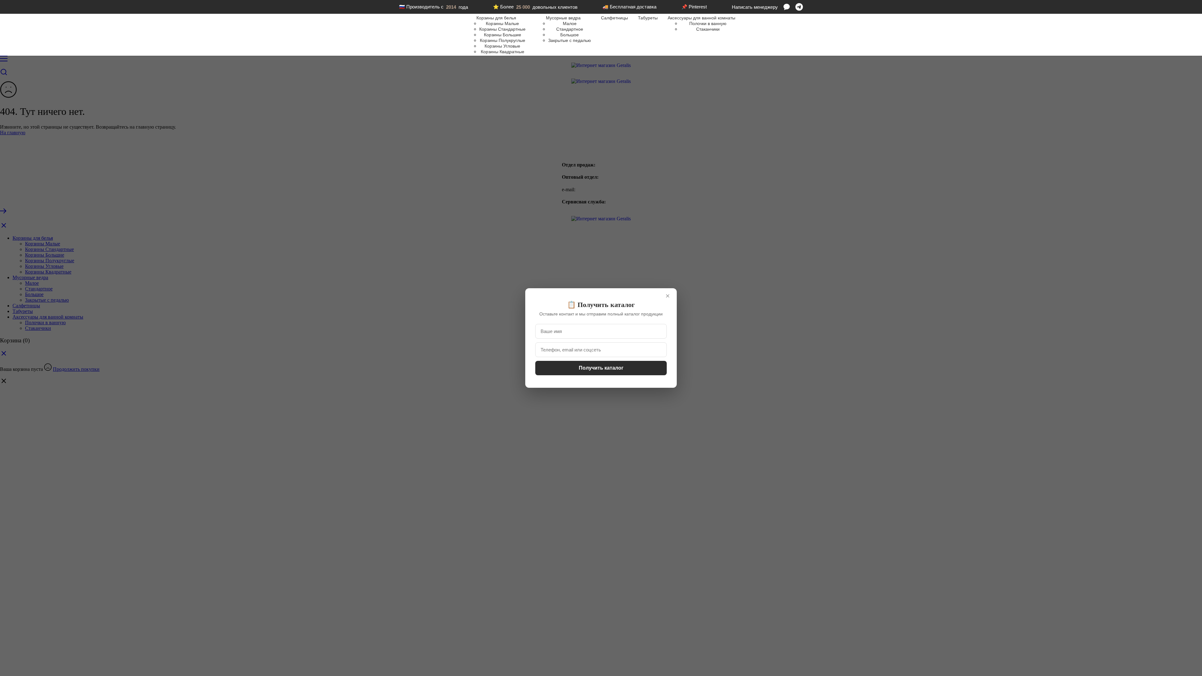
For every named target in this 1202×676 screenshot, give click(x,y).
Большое (569, 34)
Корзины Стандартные (502, 29)
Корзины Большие (502, 34)
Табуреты (648, 17)
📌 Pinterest (694, 6)
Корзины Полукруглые (502, 40)
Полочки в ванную (708, 23)
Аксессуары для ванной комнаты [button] (701, 17)
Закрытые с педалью (569, 40)
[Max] (786, 7)
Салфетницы (614, 17)
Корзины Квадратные (502, 51)
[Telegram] (799, 7)
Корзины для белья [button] (496, 17)
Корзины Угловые (502, 46)
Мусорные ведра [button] (563, 17)
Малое (570, 23)
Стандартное (569, 29)
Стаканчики (708, 29)
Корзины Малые (502, 23)
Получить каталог (601, 368)
